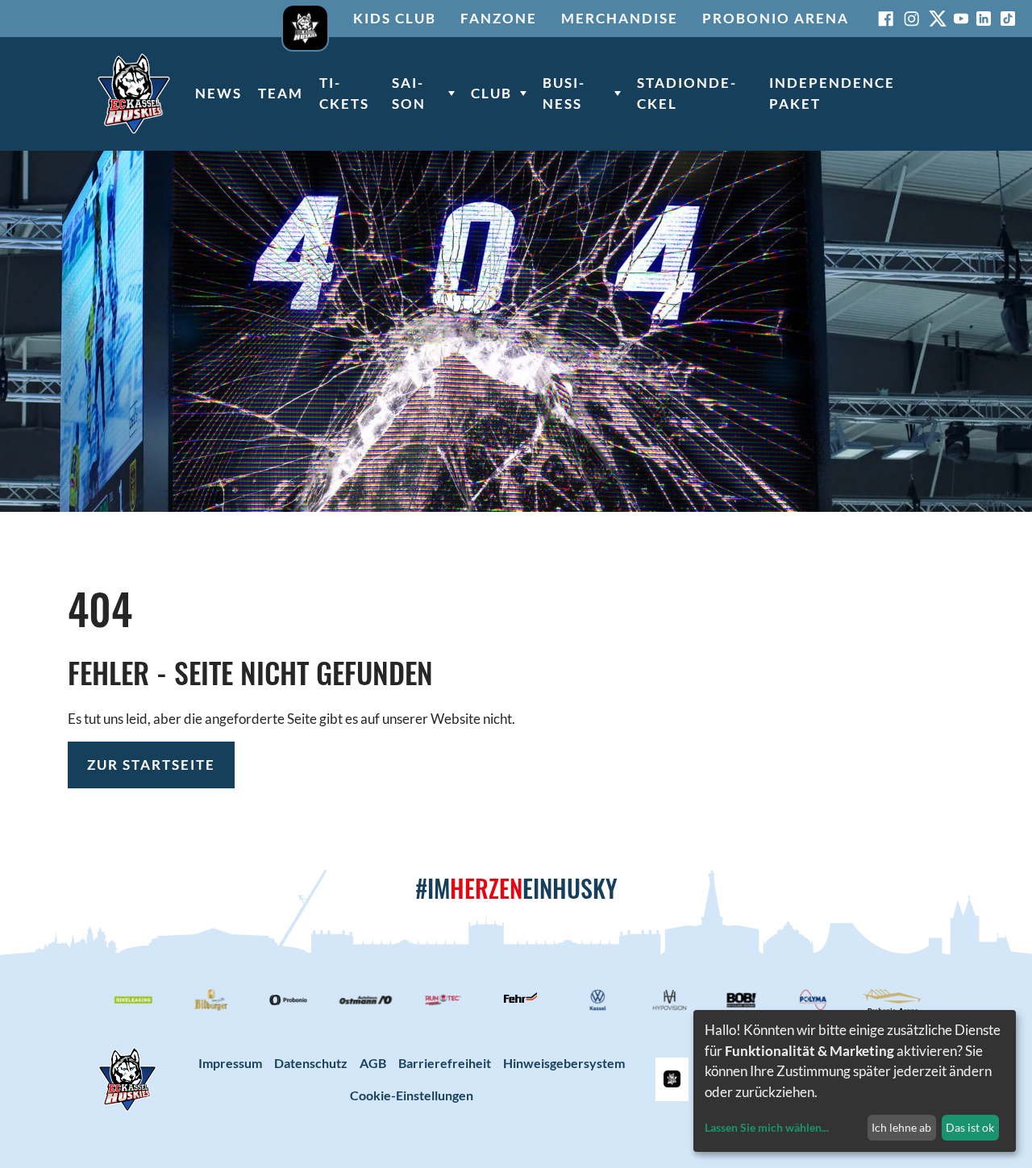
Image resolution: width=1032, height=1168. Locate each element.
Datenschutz (310, 1062)
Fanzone (498, 18)
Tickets (344, 93)
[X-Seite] (937, 18)
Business (563, 93)
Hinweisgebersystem (564, 1062)
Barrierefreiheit (444, 1062)
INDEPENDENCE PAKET (832, 93)
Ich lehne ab (901, 1127)
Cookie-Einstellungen (411, 1095)
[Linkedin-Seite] (983, 18)
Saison (409, 93)
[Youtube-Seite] (961, 18)
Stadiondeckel (686, 93)
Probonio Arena (775, 18)
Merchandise (619, 18)
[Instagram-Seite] (912, 18)
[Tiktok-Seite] (1008, 18)
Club (491, 93)
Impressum (230, 1062)
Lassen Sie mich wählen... (767, 1127)
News (218, 93)
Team (280, 93)
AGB (373, 1062)
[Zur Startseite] (134, 93)
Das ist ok (970, 1127)
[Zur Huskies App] (305, 18)
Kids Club (394, 18)
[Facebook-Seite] (886, 18)
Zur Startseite (151, 764)
